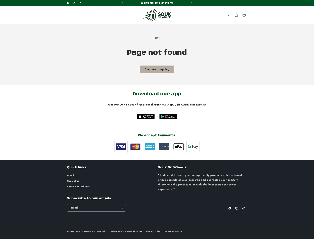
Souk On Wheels (83, 231)
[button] (229, 15)
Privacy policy (101, 231)
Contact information (173, 231)
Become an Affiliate (78, 186)
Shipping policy (153, 231)
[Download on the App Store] (146, 116)
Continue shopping (157, 69)
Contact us (73, 180)
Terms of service (134, 231)
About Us (72, 175)
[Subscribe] (122, 208)
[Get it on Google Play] (168, 116)
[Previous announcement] (122, 3)
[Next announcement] (191, 3)
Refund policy (117, 231)
